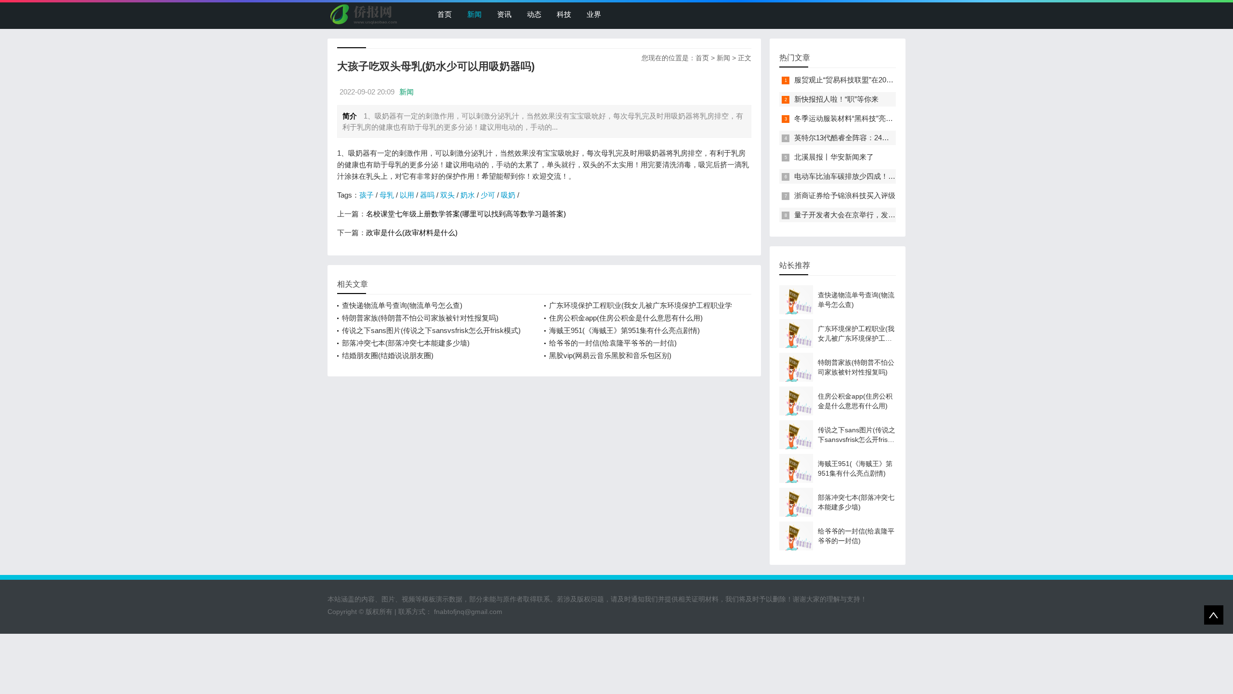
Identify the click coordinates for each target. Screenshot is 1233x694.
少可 (488, 195)
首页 (444, 14)
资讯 (504, 14)
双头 (447, 195)
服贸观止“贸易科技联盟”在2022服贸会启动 (862, 80)
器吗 (427, 195)
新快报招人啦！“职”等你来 (836, 99)
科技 (564, 14)
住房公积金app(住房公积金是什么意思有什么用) (626, 318)
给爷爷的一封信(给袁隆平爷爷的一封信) (613, 343)
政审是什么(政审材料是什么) (412, 232)
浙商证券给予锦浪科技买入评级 (844, 195)
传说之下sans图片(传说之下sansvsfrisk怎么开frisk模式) (431, 330)
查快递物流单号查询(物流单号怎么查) (402, 305)
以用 (407, 195)
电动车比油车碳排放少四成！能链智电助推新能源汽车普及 (888, 176)
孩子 (366, 195)
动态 (534, 14)
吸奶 (508, 195)
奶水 (467, 195)
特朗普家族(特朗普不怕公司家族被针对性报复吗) (420, 318)
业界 (594, 14)
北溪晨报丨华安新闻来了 (834, 157)
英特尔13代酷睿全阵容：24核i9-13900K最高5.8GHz (877, 137)
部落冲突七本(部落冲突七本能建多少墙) (406, 343)
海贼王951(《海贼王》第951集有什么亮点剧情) (624, 330)
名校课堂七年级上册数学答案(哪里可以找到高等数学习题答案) (466, 214)
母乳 (387, 195)
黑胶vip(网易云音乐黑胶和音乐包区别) (610, 355)
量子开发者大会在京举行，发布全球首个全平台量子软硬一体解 (895, 215)
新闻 (474, 14)
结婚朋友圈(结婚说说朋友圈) (387, 355)
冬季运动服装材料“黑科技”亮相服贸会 (854, 118)
